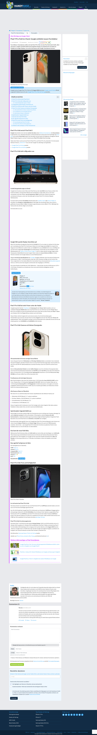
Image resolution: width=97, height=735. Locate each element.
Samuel (21, 600)
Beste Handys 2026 (14, 723)
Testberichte (26, 30)
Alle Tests (32, 286)
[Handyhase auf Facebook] (74, 715)
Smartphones (19, 30)
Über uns (27, 732)
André (12, 585)
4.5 (16, 454)
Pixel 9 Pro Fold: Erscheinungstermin (23, 123)
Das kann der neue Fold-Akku (19, 116)
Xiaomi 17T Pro (39, 725)
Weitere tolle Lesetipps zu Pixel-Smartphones (24, 125)
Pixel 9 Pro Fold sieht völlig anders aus (21, 101)
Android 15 (22, 142)
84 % (20, 452)
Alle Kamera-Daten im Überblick (22, 113)
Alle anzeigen (83, 135)
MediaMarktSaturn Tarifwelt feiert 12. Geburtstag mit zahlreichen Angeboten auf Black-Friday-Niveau (78, 111)
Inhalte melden (59, 732)
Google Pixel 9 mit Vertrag (18, 145)
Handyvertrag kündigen (15, 725)
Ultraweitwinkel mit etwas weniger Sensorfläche (25, 109)
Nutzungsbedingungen (53, 661)
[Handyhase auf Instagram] (77, 715)
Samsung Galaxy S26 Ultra (42, 723)
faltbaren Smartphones (45, 133)
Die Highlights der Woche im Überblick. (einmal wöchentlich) (27, 684)
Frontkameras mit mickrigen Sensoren (23, 111)
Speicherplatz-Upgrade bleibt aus (20, 115)
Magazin (80, 7)
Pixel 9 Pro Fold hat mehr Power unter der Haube (24, 106)
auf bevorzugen (43, 42)
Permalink (22, 620)
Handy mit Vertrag (45, 7)
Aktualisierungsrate (55, 261)
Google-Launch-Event (50, 90)
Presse (68, 732)
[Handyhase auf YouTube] (80, 715)
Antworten (34, 620)
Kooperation (74, 732)
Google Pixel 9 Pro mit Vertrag (19, 147)
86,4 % (16, 449)
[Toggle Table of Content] (57, 97)
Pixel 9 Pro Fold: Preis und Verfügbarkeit (22, 120)
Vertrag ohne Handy (14, 714)
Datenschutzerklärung (38, 661)
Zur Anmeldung (82, 67)
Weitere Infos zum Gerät (25, 288)
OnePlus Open (41, 200)
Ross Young (31, 536)
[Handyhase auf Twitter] (71, 715)
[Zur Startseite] (9, 30)
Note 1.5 (16, 447)
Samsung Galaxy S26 (41, 720)
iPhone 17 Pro (39, 714)
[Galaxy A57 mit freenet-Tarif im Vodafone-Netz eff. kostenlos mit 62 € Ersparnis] (65, 124)
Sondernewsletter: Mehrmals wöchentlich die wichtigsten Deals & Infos (29, 686)
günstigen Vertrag (40, 517)
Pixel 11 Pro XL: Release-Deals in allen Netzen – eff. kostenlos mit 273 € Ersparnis (77, 117)
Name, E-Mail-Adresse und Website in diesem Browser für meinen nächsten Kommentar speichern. (35, 657)
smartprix (26, 536)
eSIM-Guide (12, 720)
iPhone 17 (38, 717)
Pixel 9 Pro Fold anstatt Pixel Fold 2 (21, 99)
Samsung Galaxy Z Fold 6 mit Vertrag (27, 533)
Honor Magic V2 (52, 200)
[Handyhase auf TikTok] (82, 715)
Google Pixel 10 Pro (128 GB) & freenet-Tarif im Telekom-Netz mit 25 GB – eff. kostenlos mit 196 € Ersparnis (78, 104)
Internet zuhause (72, 7)
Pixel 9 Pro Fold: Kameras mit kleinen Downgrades (24, 108)
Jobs (87, 2)
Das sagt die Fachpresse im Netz (20, 118)
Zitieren (28, 620)
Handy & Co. (63, 7)
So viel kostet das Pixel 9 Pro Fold (22, 122)
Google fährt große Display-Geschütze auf (22, 104)
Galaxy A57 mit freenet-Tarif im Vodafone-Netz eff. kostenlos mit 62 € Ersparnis (77, 124)
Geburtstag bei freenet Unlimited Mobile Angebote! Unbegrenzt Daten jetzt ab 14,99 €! (78, 130)
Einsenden (13, 698)
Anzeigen (32, 257)
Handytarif (54, 7)
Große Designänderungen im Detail (22, 102)
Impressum (33, 732)
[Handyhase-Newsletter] (63, 715)
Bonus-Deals (82, 2)
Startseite (36, 7)
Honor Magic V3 (32, 251)
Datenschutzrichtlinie (34, 694)
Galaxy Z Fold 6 (24, 251)
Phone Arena (20, 536)
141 (14, 456)
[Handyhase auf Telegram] (66, 715)
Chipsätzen (26, 308)
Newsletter (76, 2)
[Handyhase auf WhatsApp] (69, 715)
